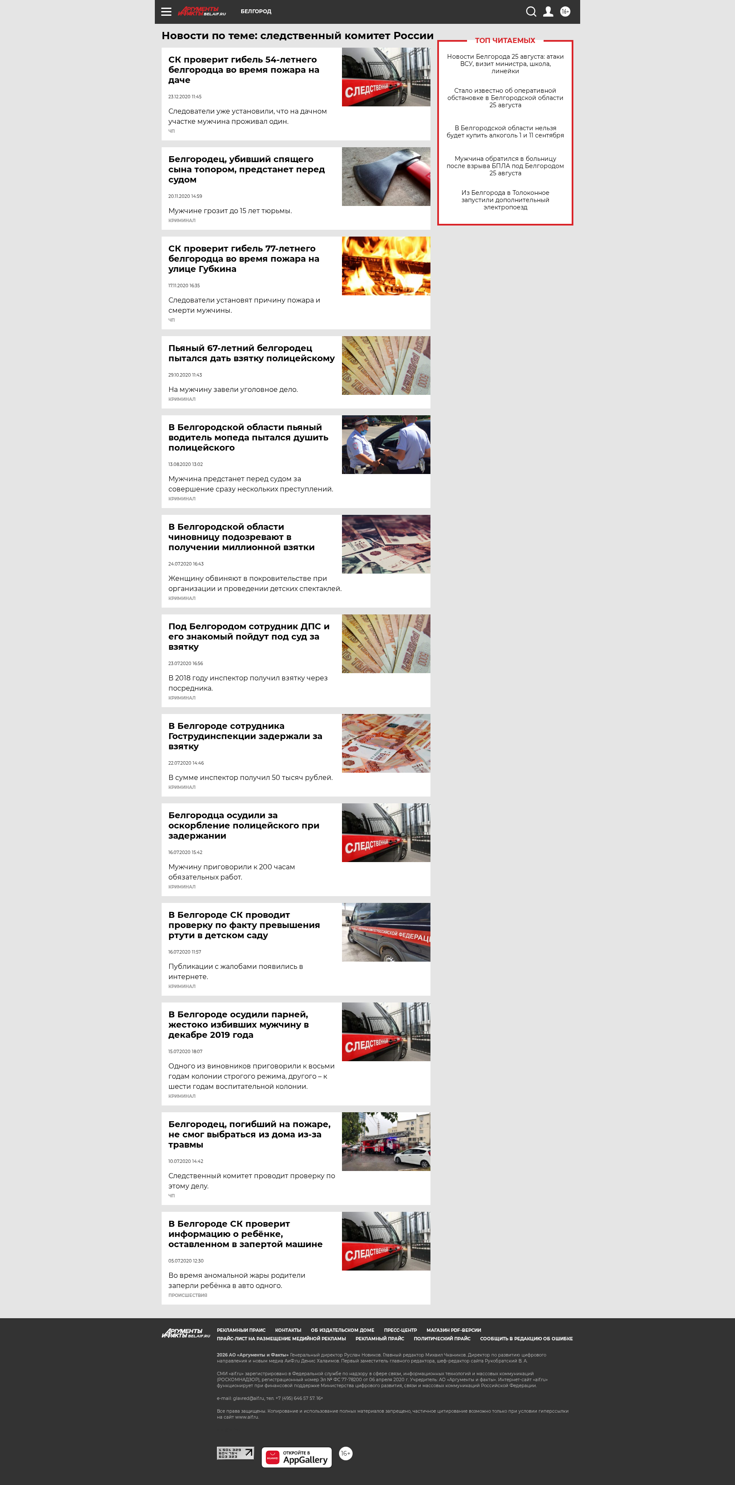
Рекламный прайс (241, 1330)
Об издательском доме (342, 1330)
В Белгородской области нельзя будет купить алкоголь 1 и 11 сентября (505, 132)
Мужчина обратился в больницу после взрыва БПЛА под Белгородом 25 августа (505, 166)
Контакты (288, 1330)
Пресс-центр (400, 1330)
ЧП (171, 131)
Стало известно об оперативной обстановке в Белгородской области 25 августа (505, 98)
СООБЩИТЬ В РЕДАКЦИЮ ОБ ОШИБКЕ (526, 1339)
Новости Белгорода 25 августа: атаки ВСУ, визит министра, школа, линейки (505, 64)
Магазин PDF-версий (454, 1330)
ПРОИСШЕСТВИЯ (187, 1296)
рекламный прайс (380, 1339)
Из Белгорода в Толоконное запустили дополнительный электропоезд (506, 200)
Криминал (182, 221)
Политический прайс (442, 1339)
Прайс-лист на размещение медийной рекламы (281, 1339)
